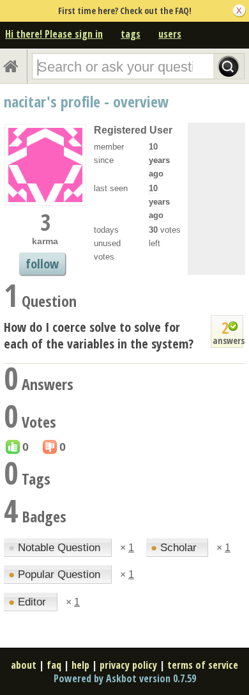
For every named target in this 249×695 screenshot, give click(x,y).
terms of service (202, 665)
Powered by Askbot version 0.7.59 (125, 678)
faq (54, 665)
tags (130, 34)
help (80, 665)
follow (42, 263)
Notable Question (55, 548)
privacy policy (128, 665)
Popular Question (55, 574)
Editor (28, 602)
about (23, 665)
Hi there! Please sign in (54, 34)
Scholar (175, 548)
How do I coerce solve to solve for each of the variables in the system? (98, 335)
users (169, 34)
